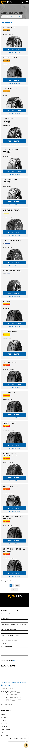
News (3, 739)
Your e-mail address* (9, 629)
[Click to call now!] (23, 2)
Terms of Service (13, 657)
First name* (5, 614)
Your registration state (9, 641)
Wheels (3, 717)
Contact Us (5, 736)
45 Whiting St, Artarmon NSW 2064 (14, 682)
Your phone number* (14, 624)
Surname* (5, 618)
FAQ (2, 733)
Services (4, 723)
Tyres (3, 714)
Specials (4, 720)
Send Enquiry (7, 660)
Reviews (4, 726)
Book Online (6, 704)
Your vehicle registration (10, 635)
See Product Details (14, 52)
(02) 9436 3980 (10, 685)
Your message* (6, 646)
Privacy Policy (23, 656)
